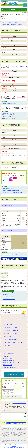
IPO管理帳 (5, 113)
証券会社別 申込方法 (8, 354)
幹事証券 (22, 66)
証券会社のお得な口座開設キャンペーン (12, 192)
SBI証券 (5, 180)
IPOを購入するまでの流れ (10, 327)
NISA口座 (4, 155)
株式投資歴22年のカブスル (19, 403)
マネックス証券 (7, 178)
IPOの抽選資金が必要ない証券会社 (11, 103)
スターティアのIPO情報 (8, 292)
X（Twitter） (7, 410)
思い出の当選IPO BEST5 (9, 367)
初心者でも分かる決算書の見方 (10, 254)
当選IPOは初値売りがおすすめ (11, 360)
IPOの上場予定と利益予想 (10, 333)
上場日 (3, 22)
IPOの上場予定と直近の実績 (15, 374)
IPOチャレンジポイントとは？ (11, 362)
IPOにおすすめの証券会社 (9, 188)
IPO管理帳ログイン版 (15, 113)
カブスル (14, 446)
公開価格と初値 (5, 24)
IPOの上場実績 (7, 336)
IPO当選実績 (7, 345)
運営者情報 (12, 447)
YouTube (16, 410)
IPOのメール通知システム (9, 116)
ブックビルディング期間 (11, 22)
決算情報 (20, 24)
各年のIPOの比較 (7, 365)
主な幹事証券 (13, 24)
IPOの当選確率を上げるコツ (11, 330)
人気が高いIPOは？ (8, 356)
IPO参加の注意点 (7, 358)
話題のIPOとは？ (7, 324)
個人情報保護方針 (20, 447)
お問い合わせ (16, 386)
